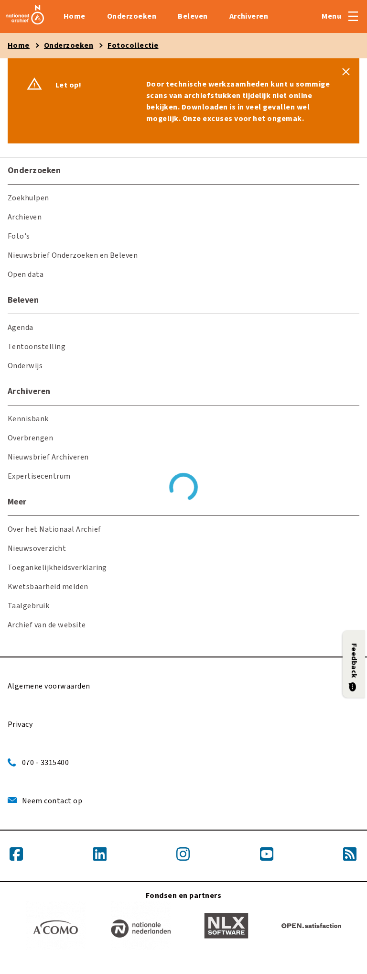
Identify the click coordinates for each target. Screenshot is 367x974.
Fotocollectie (133, 45)
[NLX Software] (226, 927)
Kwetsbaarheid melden (48, 586)
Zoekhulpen (28, 198)
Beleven (192, 16)
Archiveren (249, 16)
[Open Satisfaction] (311, 927)
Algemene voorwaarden (49, 686)
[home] (25, 25)
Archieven (25, 217)
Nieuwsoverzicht (37, 548)
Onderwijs (25, 366)
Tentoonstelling (36, 346)
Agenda (20, 327)
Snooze (346, 71)
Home (75, 16)
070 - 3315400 (45, 762)
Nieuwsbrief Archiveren (48, 457)
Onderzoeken (131, 16)
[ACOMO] (56, 927)
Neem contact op (52, 801)
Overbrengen (30, 438)
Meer (17, 502)
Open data (25, 274)
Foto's (19, 236)
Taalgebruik (28, 606)
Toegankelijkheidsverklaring (57, 567)
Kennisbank (28, 419)
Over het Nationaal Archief (54, 529)
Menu (331, 16)
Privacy (20, 724)
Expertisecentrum (39, 476)
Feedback (354, 661)
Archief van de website (47, 625)
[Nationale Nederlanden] (141, 927)
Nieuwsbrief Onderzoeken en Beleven (73, 255)
